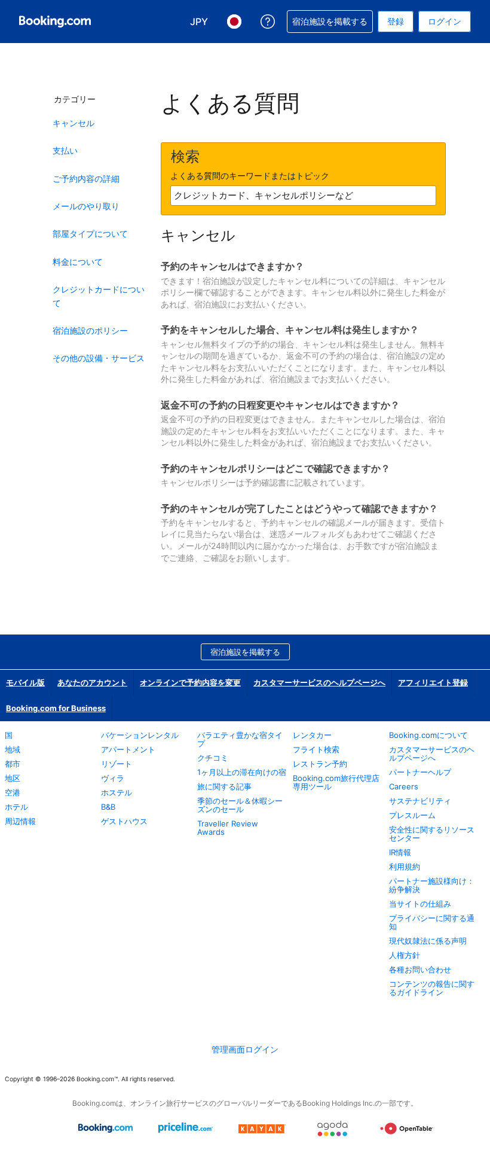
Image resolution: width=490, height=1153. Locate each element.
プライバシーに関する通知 (431, 922)
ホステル (116, 792)
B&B (108, 807)
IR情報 (400, 852)
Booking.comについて (428, 735)
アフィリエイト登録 (433, 682)
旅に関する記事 (224, 786)
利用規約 (404, 866)
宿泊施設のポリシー (90, 330)
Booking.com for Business (56, 708)
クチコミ (212, 757)
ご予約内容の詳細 (86, 178)
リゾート (116, 763)
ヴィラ (112, 778)
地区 (12, 778)
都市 (12, 763)
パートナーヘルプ (420, 772)
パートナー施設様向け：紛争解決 (431, 885)
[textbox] (303, 195)
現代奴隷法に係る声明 (428, 940)
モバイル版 (25, 682)
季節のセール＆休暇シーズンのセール (240, 805)
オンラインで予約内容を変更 (190, 682)
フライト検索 (316, 749)
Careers (403, 786)
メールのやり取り (86, 206)
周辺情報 (20, 821)
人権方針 (404, 955)
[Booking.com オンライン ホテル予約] (55, 22)
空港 (12, 792)
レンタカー (312, 735)
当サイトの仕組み (420, 903)
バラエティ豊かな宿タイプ (240, 739)
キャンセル (73, 123)
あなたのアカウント (92, 682)
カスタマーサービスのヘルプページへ (319, 682)
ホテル (16, 807)
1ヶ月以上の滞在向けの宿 (241, 772)
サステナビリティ (420, 801)
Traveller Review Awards (227, 828)
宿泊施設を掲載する (245, 652)
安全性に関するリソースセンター (431, 834)
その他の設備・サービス (99, 358)
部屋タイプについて (90, 233)
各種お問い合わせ (420, 969)
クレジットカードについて (99, 295)
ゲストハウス (124, 821)
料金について (78, 262)
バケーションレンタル (140, 735)
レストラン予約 (320, 763)
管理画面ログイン (245, 1049)
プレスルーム (412, 815)
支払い (65, 150)
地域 (12, 749)
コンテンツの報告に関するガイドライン (431, 988)
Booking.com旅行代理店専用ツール (336, 782)
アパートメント (128, 749)
